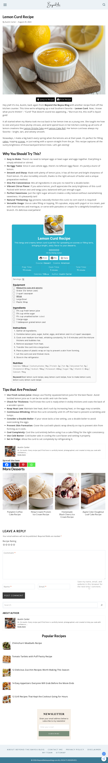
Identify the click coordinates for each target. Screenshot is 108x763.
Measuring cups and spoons (29, 288)
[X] (15, 465)
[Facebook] (7, 465)
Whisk (19, 296)
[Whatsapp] (31, 465)
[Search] (102, 605)
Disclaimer (94, 749)
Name (7, 586)
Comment (10, 553)
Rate (65, 258)
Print (44, 258)
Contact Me (55, 749)
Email (42, 586)
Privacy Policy (75, 749)
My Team (47, 753)
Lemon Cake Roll (57, 128)
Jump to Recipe (46, 99)
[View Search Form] (103, 4)
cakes (5, 141)
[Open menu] (5, 4)
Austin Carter (10, 22)
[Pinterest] (23, 465)
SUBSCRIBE (54, 734)
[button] (50, 250)
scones (21, 141)
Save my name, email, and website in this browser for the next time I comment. (90, 584)
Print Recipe (65, 99)
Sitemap (61, 753)
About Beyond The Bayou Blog (25, 749)
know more (22, 455)
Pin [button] (55, 258)
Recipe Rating (9, 541)
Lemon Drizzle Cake (34, 128)
